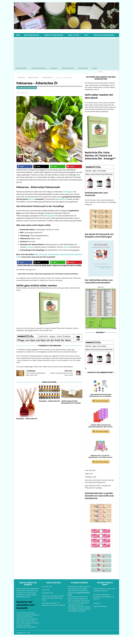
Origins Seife (89, 474)
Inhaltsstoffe (73, 35)
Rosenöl (32, 199)
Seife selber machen (31, 35)
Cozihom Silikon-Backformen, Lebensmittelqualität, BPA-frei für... (100, 426)
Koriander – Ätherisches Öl (26, 419)
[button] (24, 166)
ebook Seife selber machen (104, 35)
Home (18, 35)
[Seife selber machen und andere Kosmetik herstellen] (66, 28)
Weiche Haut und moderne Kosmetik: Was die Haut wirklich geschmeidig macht (53, 598)
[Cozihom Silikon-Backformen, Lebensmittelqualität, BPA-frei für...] (100, 415)
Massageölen (50, 216)
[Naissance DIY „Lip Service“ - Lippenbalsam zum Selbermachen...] (100, 446)
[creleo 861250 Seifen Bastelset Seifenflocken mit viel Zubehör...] (100, 385)
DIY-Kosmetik (54, 68)
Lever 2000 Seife (90, 470)
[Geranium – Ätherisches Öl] (49, 392)
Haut (86, 35)
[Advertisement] (66, 51)
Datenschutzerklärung (100, 606)
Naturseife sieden (21, 68)
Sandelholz (62, 199)
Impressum (96, 603)
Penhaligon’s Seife (90, 477)
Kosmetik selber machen (53, 35)
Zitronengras (68, 192)
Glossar (94, 68)
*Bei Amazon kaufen (101, 401)
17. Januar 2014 (23, 92)
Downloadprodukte (67, 68)
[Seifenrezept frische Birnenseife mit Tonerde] (71, 392)
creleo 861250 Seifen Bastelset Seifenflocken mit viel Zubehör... (100, 395)
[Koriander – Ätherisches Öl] (26, 401)
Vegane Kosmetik (83, 68)
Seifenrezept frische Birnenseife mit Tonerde (71, 402)
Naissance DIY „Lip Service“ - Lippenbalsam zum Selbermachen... (100, 456)
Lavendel (30, 247)
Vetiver (66, 247)
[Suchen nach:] (107, 72)
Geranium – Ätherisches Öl (49, 401)
